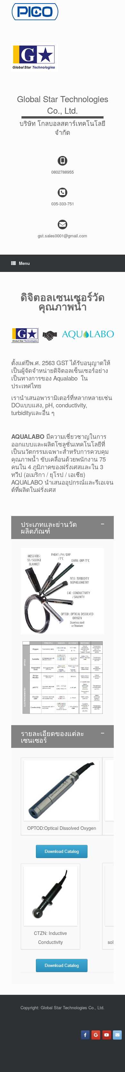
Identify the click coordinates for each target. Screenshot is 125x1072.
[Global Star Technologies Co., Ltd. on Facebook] (85, 1035)
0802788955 (62, 172)
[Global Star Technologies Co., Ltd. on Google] (95, 1035)
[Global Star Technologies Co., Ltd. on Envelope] (117, 1035)
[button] (62, 527)
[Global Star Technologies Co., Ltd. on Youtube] (106, 1035)
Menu (24, 263)
